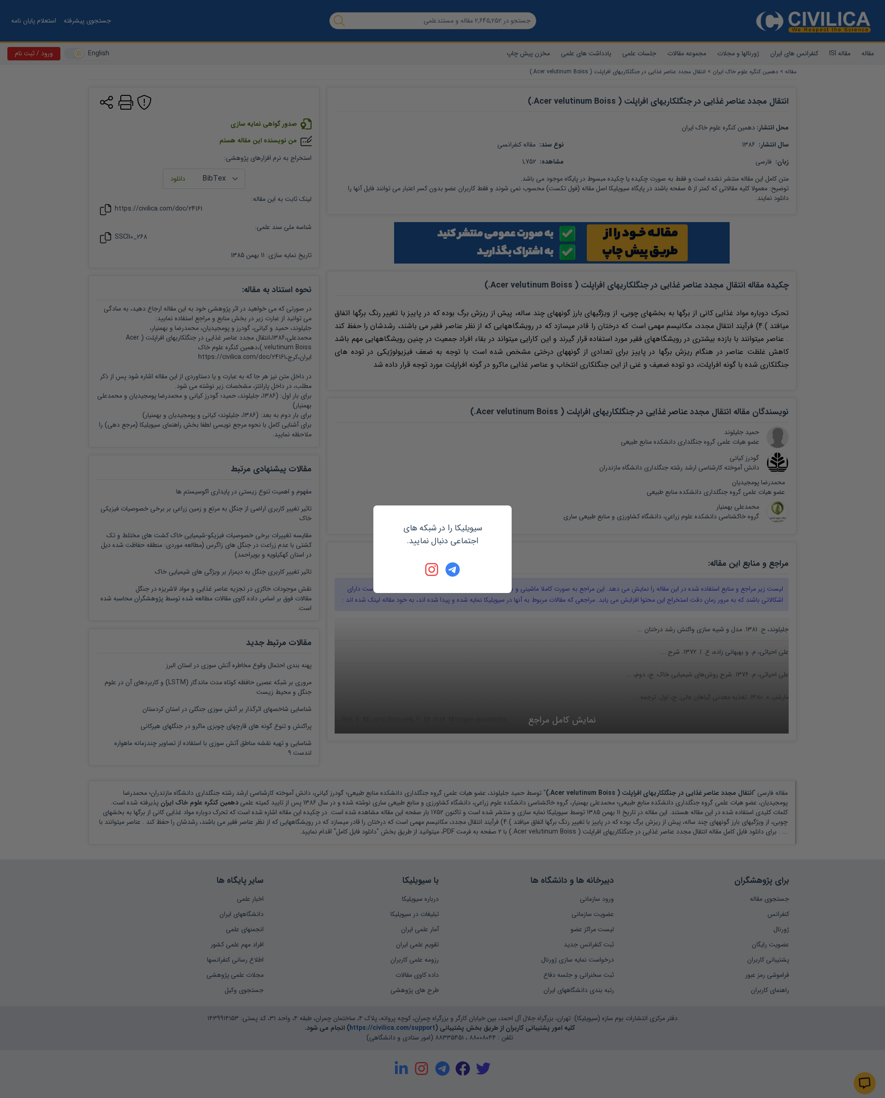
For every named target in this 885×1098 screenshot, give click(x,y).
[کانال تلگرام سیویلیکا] (452, 569)
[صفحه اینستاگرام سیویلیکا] (432, 569)
